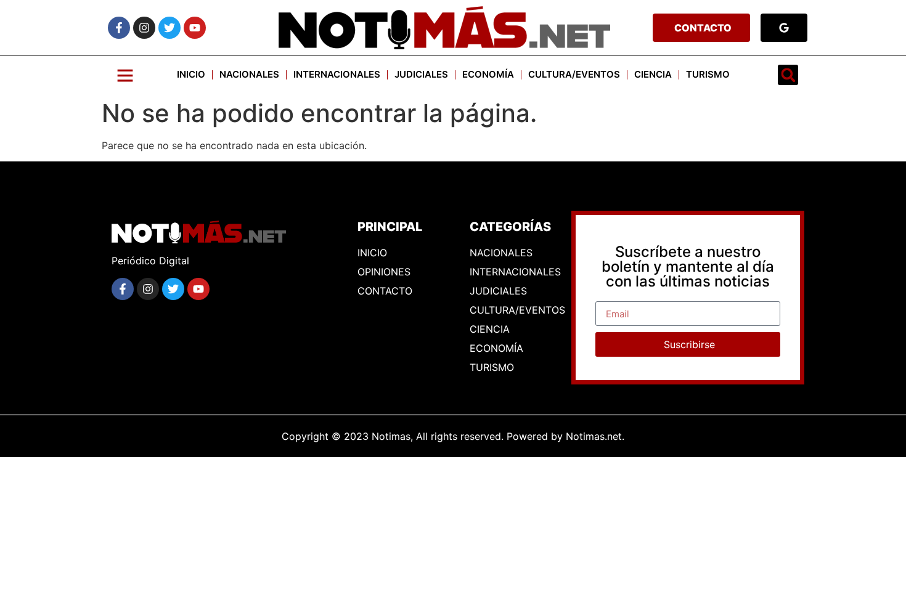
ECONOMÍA (488, 74)
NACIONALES (249, 74)
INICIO (191, 74)
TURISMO (708, 74)
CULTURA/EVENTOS (574, 74)
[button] (788, 75)
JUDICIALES (421, 74)
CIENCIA (653, 74)
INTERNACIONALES (336, 74)
